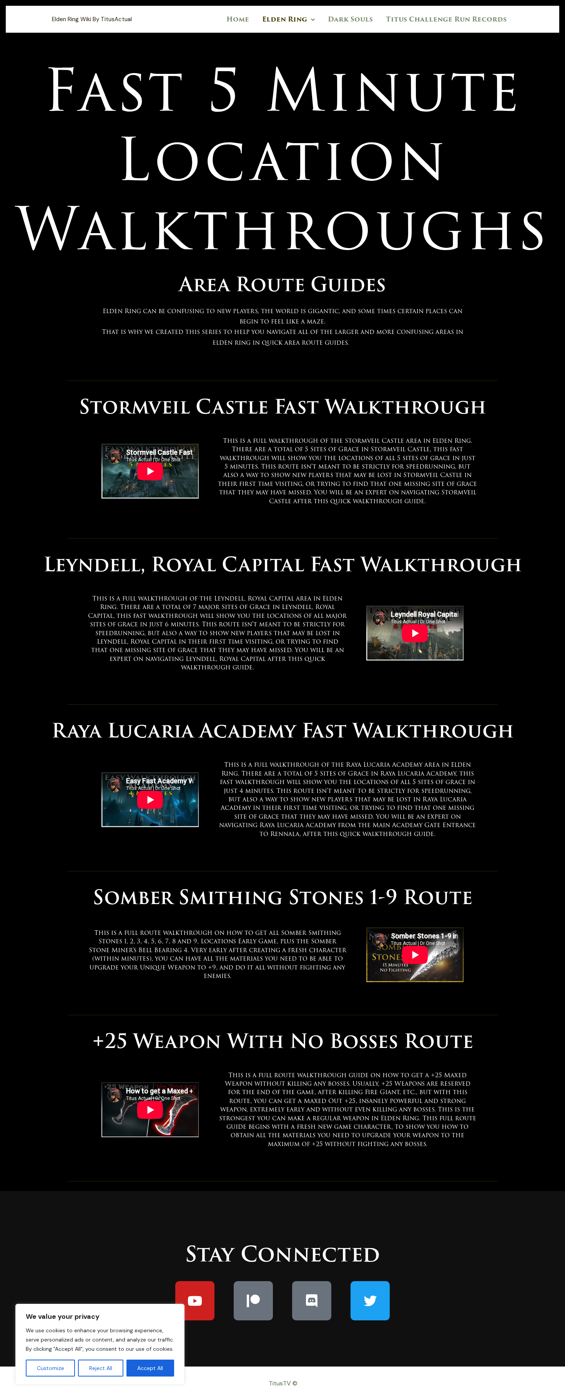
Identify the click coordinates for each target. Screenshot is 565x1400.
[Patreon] (253, 1300)
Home (237, 19)
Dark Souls (350, 19)
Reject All (100, 1368)
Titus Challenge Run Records (446, 19)
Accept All (150, 1368)
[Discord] (311, 1300)
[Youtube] (194, 1300)
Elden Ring (284, 19)
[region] (99, 1344)
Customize (50, 1368)
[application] (311, 19)
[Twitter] (370, 1300)
